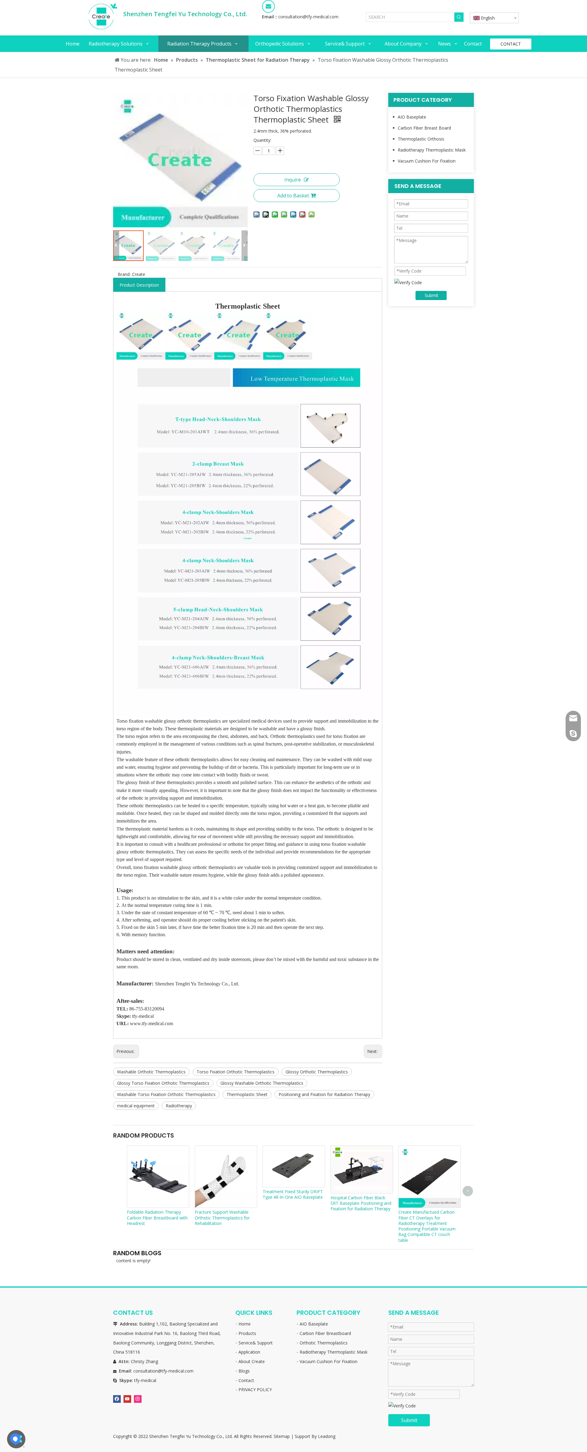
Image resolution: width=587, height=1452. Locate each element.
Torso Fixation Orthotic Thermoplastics (236, 1072)
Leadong (326, 1436)
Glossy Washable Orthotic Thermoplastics (261, 1083)
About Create (251, 1361)
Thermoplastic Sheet (247, 1094)
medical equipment (136, 1106)
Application (249, 1352)
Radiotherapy (179, 1106)
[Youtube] (127, 1399)
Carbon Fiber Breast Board (424, 128)
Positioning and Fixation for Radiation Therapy (324, 1094)
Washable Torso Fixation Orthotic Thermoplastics (166, 1094)
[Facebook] (117, 1399)
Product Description (139, 285)
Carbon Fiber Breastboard (325, 1333)
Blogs (244, 1371)
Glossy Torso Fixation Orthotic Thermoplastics (163, 1083)
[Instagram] (138, 1399)
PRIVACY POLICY (255, 1389)
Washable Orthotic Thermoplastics (151, 1072)
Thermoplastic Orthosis (421, 139)
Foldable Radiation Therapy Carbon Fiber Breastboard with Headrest (157, 1217)
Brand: (124, 274)
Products (247, 1333)
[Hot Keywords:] (458, 17)
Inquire (292, 179)
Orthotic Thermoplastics (324, 1343)
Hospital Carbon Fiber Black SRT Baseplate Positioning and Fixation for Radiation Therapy (360, 1203)
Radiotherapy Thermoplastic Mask (432, 150)
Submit (431, 295)
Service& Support (255, 1343)
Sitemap (282, 1436)
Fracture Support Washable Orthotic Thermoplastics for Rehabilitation (222, 1217)
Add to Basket (293, 195)
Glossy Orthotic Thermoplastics (317, 1072)
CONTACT (510, 44)
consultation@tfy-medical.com (308, 17)
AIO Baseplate (412, 117)
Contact (246, 1380)
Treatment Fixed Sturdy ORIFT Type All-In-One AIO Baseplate (293, 1194)
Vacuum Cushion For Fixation (427, 161)
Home (244, 1324)
